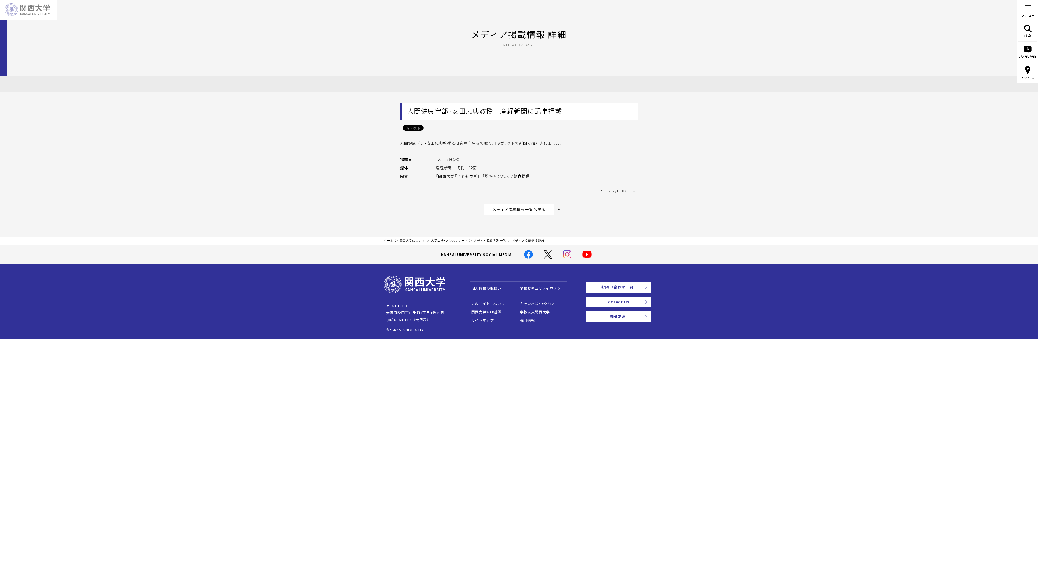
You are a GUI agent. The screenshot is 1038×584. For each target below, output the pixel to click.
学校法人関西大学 (535, 311)
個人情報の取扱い (486, 288)
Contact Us (617, 301)
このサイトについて (488, 303)
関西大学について (412, 240)
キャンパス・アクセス (537, 303)
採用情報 (527, 320)
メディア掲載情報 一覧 (490, 240)
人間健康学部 (412, 143)
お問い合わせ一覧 (617, 287)
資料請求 (617, 316)
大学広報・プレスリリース (449, 240)
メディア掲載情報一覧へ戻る (519, 209)
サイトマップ (482, 320)
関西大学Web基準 (486, 311)
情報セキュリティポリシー (542, 288)
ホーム (389, 240)
